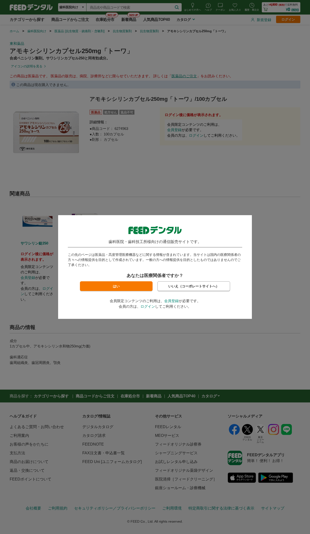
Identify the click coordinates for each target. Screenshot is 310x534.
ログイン (147, 306)
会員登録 (171, 301)
